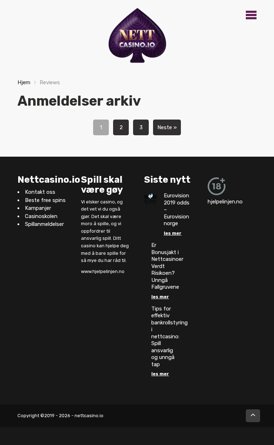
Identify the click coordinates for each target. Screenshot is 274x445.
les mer (173, 233)
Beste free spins (45, 200)
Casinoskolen (41, 216)
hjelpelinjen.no (225, 201)
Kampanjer (38, 208)
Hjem (23, 82)
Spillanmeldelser (44, 224)
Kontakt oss (40, 192)
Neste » (167, 127)
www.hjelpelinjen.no (103, 271)
